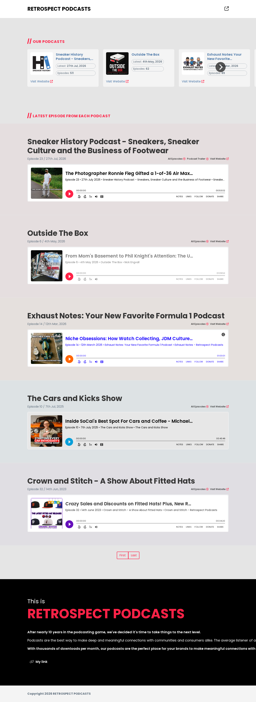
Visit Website (39, 81)
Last (134, 555)
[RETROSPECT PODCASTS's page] (227, 9)
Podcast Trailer (196, 159)
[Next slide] (221, 67)
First (122, 555)
